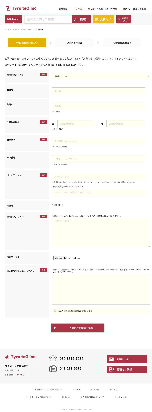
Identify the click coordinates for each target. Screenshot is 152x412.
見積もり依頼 (124, 369)
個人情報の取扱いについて (92, 397)
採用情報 (95, 389)
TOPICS (78, 9)
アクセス (22, 374)
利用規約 (66, 397)
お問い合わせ (124, 359)
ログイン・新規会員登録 (134, 9)
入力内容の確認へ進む (81, 328)
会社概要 (63, 9)
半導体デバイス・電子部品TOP (19, 29)
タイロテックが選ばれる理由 (38, 397)
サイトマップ (120, 397)
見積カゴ (105, 19)
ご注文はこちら (124, 19)
